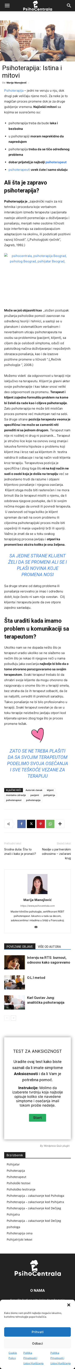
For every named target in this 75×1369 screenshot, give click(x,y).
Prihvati (38, 1332)
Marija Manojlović (16, 82)
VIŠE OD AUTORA (49, 946)
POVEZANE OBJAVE (20, 946)
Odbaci (37, 1343)
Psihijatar (13, 1164)
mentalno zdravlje (16, 795)
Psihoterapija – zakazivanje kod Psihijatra (35, 1202)
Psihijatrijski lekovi (19, 1239)
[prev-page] (6, 1018)
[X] (31, 824)
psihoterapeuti (19, 170)
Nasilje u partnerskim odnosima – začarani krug (56, 854)
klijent (50, 790)
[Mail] (37, 927)
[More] (60, 824)
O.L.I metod (36, 978)
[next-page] (13, 1018)
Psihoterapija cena (19, 1233)
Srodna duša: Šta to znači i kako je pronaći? (20, 852)
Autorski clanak (34, 790)
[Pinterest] (40, 824)
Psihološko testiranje (21, 1189)
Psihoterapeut (16, 1177)
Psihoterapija (14, 90)
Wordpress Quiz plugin (57, 1145)
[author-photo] (38, 894)
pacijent (34, 795)
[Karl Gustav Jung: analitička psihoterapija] (14, 1002)
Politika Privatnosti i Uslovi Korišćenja (33, 1358)
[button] (69, 1305)
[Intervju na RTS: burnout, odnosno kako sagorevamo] (14, 962)
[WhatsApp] (50, 824)
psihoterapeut (56, 162)
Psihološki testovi (18, 1183)
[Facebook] (21, 824)
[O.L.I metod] (14, 982)
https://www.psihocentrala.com (37, 905)
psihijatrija (49, 795)
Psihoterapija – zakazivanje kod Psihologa (35, 1196)
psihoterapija (33, 800)
